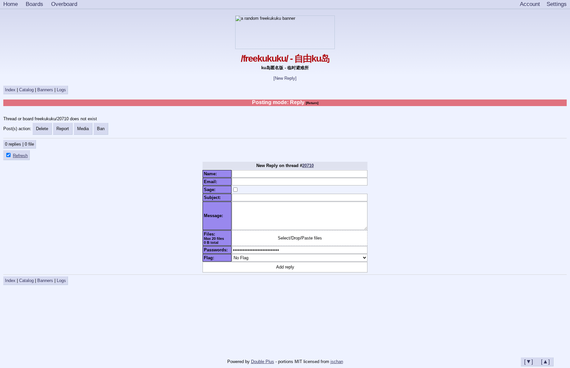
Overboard (64, 4)
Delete (42, 128)
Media (83, 128)
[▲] (545, 361)
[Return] (312, 103)
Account (530, 4)
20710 (308, 165)
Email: (212, 181)
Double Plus (262, 361)
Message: (215, 215)
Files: (211, 234)
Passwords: (217, 249)
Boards (34, 4)
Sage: (211, 189)
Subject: (213, 197)
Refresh (20, 155)
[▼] (528, 361)
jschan (337, 361)
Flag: (210, 257)
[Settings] (556, 4)
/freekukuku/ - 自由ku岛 (285, 58)
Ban (101, 128)
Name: (211, 173)
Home (10, 4)
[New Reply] (285, 78)
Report (62, 128)
